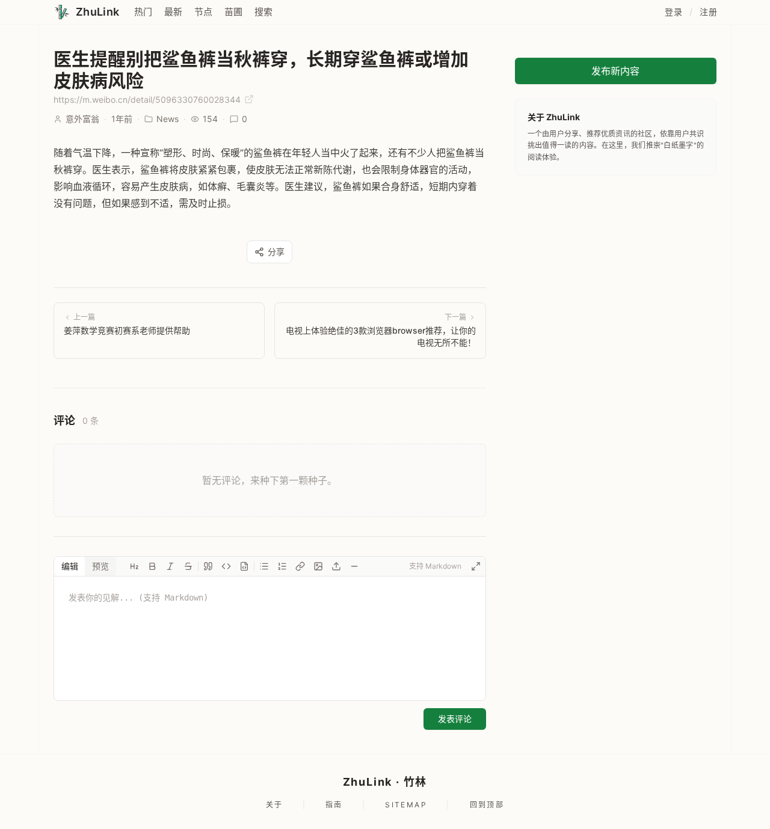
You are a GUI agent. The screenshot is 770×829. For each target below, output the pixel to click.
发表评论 (455, 719)
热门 (143, 11)
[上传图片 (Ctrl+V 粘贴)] (336, 566)
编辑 (69, 566)
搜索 (263, 11)
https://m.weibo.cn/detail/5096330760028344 (148, 99)
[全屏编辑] (475, 566)
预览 (100, 566)
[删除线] (188, 566)
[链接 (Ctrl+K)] (300, 566)
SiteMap (406, 804)
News (167, 119)
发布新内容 (615, 71)
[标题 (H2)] (134, 566)
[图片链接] (318, 566)
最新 (173, 11)
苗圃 (233, 11)
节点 (203, 11)
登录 (673, 12)
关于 (274, 804)
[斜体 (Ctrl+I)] (170, 566)
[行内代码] (226, 566)
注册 (708, 12)
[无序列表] (264, 566)
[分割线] (354, 566)
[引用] (208, 566)
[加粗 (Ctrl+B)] (152, 566)
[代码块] (244, 566)
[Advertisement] (615, 266)
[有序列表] (282, 566)
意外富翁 (82, 119)
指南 (334, 804)
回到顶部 (487, 804)
